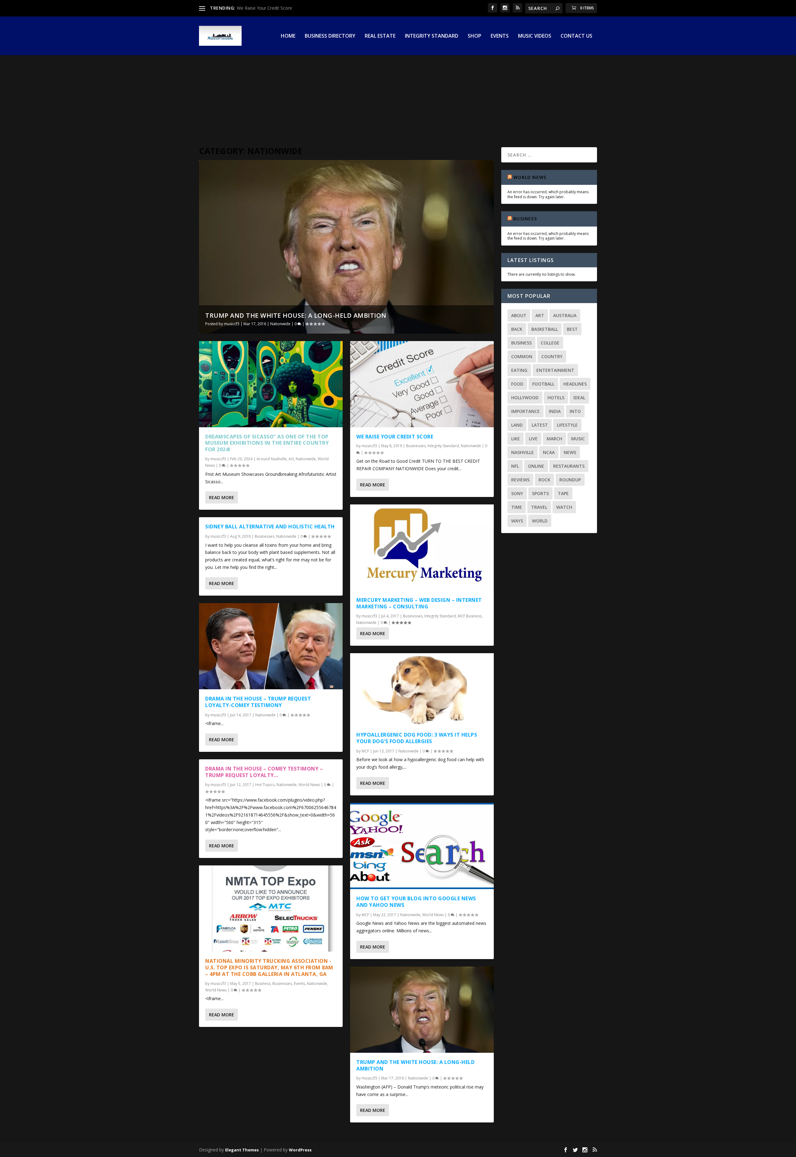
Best (572, 329)
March (554, 439)
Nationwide (280, 323)
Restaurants (569, 466)
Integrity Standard (431, 36)
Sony (517, 493)
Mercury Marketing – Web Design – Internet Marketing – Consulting (419, 603)
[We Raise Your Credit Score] (422, 384)
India (555, 411)
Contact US (576, 36)
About (518, 315)
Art (291, 458)
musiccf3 (231, 323)
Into (575, 411)
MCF (365, 751)
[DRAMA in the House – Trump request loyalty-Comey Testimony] (271, 646)
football (543, 384)
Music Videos (534, 36)
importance (525, 411)
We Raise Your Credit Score (264, 8)
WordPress (300, 1150)
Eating (519, 370)
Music (578, 439)
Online (536, 466)
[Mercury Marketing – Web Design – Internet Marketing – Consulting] (422, 547)
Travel (539, 507)
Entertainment (555, 370)
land (517, 425)
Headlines (575, 384)
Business (263, 983)
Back (516, 329)
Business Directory (330, 36)
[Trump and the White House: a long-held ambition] (422, 1010)
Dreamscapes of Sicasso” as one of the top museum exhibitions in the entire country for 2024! (267, 443)
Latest (540, 425)
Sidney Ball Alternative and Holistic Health (270, 526)
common (521, 356)
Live (533, 439)
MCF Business (470, 616)
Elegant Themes (242, 1150)
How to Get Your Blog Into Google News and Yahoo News (416, 901)
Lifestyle (567, 425)
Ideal (579, 397)
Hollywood (525, 397)
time (516, 507)
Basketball (544, 329)
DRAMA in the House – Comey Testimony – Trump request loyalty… (264, 772)
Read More (221, 497)
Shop (474, 36)
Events (500, 36)
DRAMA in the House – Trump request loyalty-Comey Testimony (258, 702)
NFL (515, 466)
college (550, 343)
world (540, 521)
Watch (564, 507)
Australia (564, 315)
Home (288, 36)
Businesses (264, 536)
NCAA (549, 452)
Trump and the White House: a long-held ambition (295, 315)
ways (517, 521)
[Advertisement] (398, 88)
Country (551, 356)
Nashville (522, 452)
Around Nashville (272, 458)
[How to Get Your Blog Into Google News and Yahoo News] (422, 846)
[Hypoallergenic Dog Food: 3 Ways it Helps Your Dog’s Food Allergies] (422, 689)
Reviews (520, 480)
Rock (544, 480)
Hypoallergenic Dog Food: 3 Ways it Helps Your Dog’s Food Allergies (416, 738)
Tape (563, 493)
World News (309, 784)
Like (515, 439)
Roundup (570, 480)
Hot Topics (265, 784)
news (570, 452)
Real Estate (380, 36)
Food (517, 384)
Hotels (556, 397)
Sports (540, 493)
